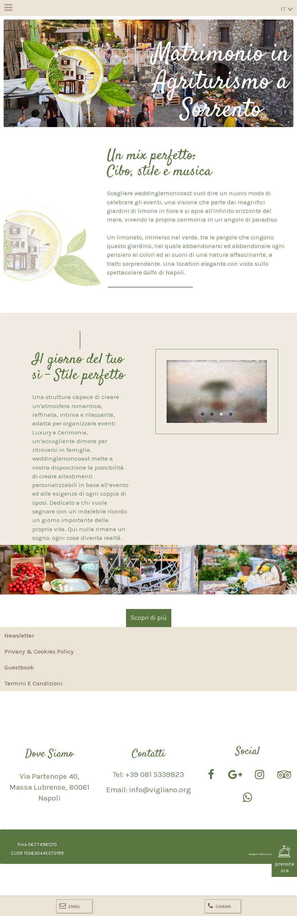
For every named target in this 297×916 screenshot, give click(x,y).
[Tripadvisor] (284, 775)
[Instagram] (260, 775)
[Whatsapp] (247, 798)
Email (73, 906)
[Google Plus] (235, 775)
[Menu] (8, 8)
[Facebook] (211, 775)
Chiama (222, 906)
